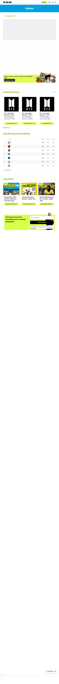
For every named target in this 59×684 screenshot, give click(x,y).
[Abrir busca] (49, 2)
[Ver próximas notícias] (55, 92)
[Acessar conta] (52, 2)
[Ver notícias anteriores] (52, 92)
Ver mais (5, 127)
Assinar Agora (9, 80)
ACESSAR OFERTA (11, 123)
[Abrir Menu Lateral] (55, 2)
